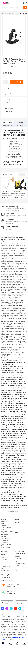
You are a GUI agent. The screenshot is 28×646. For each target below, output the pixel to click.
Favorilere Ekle (9, 108)
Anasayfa (3, 13)
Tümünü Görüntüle (13, 511)
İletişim (17, 525)
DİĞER (2, 524)
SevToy (6, 67)
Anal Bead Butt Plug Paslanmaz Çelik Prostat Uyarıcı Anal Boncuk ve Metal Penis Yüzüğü (7, 192)
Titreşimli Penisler (5, 538)
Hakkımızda (18, 532)
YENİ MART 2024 (5, 540)
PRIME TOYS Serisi (5, 526)
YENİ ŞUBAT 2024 (5, 547)
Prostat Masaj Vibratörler (15, 164)
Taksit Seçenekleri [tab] (7, 125)
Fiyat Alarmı (9, 111)
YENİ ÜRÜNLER (4, 542)
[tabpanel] (14, 148)
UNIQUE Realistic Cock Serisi (7, 532)
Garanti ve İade (5, 571)
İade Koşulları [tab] (20, 125)
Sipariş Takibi (4, 559)
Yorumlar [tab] (20, 122)
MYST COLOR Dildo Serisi (6, 528)
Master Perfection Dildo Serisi (6, 545)
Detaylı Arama (19, 530)
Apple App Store (22, 602)
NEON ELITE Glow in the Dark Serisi (7, 535)
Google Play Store (8, 602)
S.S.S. (16, 527)
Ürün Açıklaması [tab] (7, 122)
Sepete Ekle (15, 82)
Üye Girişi (17, 522)
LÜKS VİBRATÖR (13, 13)
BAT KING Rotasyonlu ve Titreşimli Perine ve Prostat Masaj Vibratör (13, 163)
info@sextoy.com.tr (6, 580)
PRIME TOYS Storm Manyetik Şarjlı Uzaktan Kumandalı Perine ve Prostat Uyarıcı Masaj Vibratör (20, 192)
